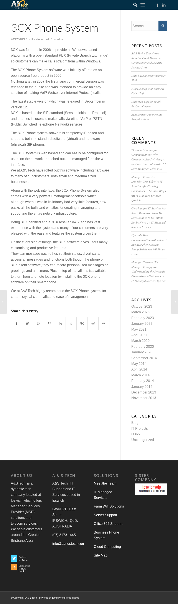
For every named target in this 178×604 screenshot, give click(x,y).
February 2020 (142, 346)
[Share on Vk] (82, 323)
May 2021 (139, 329)
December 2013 (143, 392)
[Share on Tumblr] (71, 323)
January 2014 (141, 387)
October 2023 (141, 306)
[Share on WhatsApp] (38, 323)
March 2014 (140, 375)
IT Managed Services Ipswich (148, 281)
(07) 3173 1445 (64, 535)
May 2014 (139, 364)
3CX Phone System (54, 27)
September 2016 (144, 358)
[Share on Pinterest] (49, 323)
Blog (134, 422)
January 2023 (141, 323)
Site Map (100, 555)
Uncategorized (40, 39)
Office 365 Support (108, 524)
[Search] (133, 5)
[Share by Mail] (104, 323)
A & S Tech (31, 597)
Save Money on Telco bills (146, 169)
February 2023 (142, 318)
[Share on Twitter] (27, 323)
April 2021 (139, 335)
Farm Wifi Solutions (109, 506)
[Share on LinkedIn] (60, 323)
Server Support (105, 515)
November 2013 (143, 398)
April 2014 (139, 369)
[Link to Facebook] (157, 5)
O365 (135, 434)
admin (60, 39)
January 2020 (141, 352)
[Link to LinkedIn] (164, 5)
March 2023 (140, 312)
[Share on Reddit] (93, 323)
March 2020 (140, 341)
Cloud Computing (107, 546)
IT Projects (139, 428)
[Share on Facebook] (16, 323)
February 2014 (142, 381)
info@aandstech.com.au (71, 543)
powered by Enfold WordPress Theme (59, 597)
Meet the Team (105, 483)
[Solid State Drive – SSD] (3, 302)
